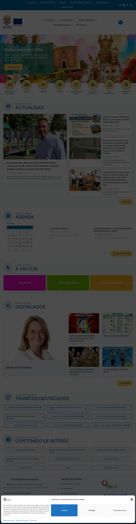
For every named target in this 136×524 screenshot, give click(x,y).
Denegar (92, 510)
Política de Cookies (9, 520)
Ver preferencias (119, 510)
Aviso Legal (33, 520)
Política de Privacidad (22, 520)
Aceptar (64, 510)
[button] (132, 499)
